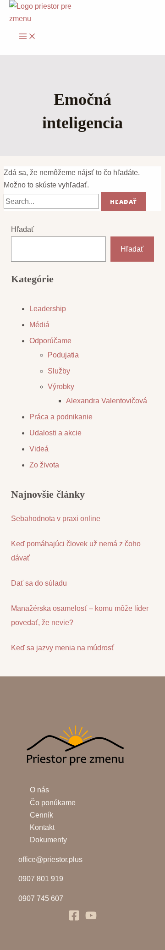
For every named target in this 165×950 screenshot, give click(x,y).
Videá (39, 449)
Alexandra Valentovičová (106, 401)
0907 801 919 (40, 879)
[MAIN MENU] (27, 37)
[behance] (91, 919)
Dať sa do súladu (39, 583)
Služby (59, 371)
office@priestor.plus (50, 859)
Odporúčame (50, 341)
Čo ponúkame (53, 803)
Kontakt (42, 827)
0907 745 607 (40, 898)
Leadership (47, 309)
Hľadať (22, 229)
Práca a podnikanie (61, 417)
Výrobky (61, 386)
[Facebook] (74, 919)
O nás (39, 790)
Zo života (44, 465)
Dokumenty (48, 840)
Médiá (39, 325)
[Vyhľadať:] (52, 201)
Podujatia (63, 355)
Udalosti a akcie (55, 433)
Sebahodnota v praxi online (55, 518)
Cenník (41, 815)
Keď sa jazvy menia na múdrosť (62, 648)
